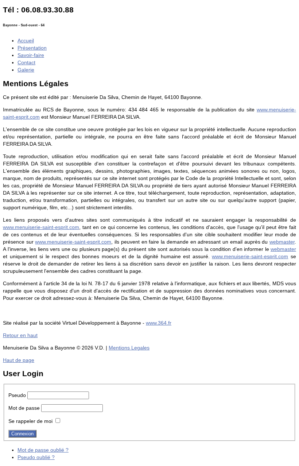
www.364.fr (158, 323)
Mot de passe (24, 408)
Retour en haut (20, 335)
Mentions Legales (129, 348)
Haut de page (18, 360)
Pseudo (17, 395)
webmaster (282, 242)
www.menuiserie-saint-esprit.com (41, 227)
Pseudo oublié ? (36, 457)
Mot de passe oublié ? (43, 450)
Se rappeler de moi (30, 421)
